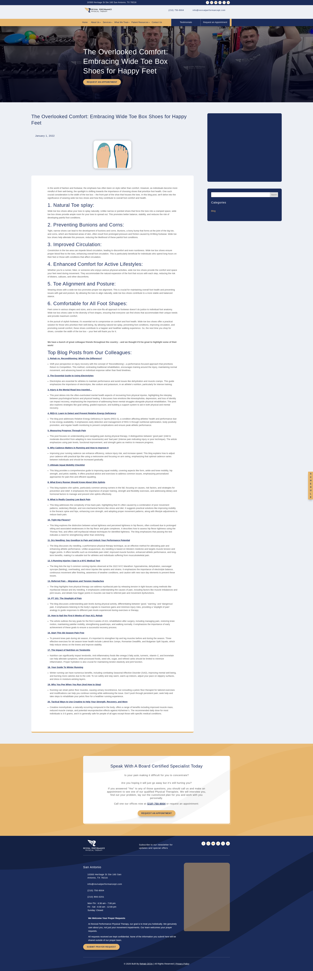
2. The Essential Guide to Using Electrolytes (71, 375)
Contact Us (157, 22)
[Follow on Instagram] (211, 2)
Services (107, 22)
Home (85, 22)
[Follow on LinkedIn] (228, 2)
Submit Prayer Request (101, 947)
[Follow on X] (224, 2)
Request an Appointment (215, 22)
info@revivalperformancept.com (104, 884)
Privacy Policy (182, 964)
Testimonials (186, 22)
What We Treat (121, 22)
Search (274, 195)
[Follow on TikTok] (220, 2)
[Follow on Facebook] (207, 2)
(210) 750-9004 (156, 803)
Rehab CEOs (146, 964)
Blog (213, 211)
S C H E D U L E (311, 485)
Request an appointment (102, 82)
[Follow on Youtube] (215, 2)
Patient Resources (139, 22)
